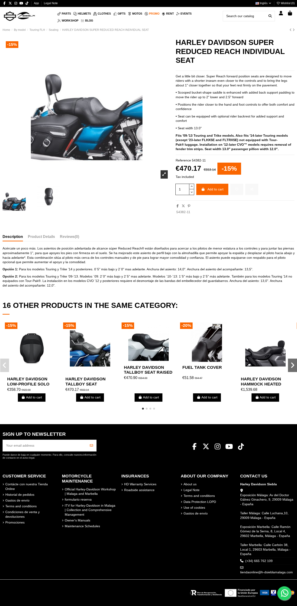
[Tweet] (183, 206)
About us (190, 484)
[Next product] (294, 30)
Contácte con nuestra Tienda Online (26, 486)
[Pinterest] (189, 206)
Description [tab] (13, 237)
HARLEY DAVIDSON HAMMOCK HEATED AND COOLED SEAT (261, 384)
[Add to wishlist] (236, 189)
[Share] (178, 206)
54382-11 (183, 212)
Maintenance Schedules (82, 526)
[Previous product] (291, 30)
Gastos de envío (17, 500)
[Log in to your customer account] (281, 13)
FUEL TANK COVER (202, 367)
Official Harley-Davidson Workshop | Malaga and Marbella (90, 491)
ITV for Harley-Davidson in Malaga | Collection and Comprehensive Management (90, 510)
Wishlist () (287, 3)
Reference (183, 160)
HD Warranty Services (140, 484)
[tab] (69, 237)
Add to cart (215, 189)
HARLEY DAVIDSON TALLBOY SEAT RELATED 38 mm (85, 384)
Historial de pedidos (19, 494)
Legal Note (51, 3)
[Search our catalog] (270, 16)
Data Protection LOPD (200, 502)
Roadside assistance (139, 490)
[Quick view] (38, 372)
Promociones (15, 522)
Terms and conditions (21, 506)
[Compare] (31, 372)
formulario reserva (78, 499)
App (37, 3)
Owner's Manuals (77, 520)
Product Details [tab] (41, 237)
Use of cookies (194, 507)
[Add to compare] (251, 189)
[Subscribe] (91, 445)
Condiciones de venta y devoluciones (22, 514)
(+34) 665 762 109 (259, 561)
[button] (143, 409)
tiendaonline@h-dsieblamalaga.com (266, 572)
